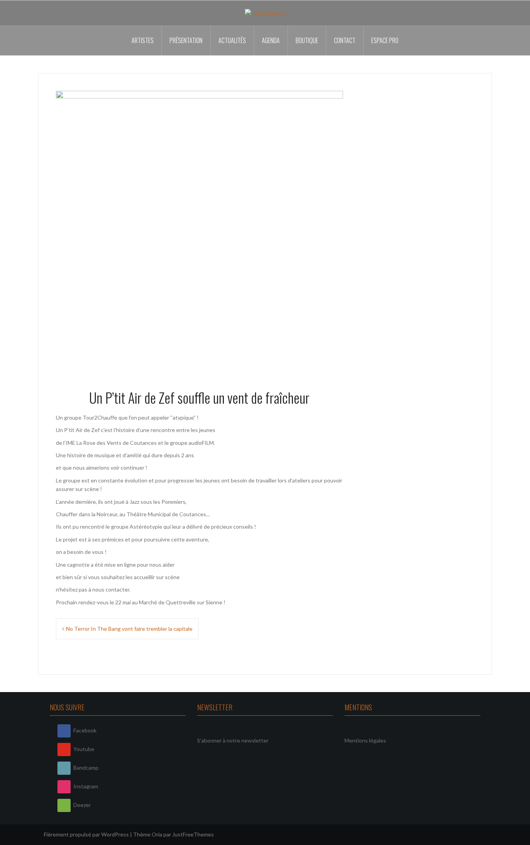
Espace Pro (384, 40)
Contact (344, 40)
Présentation (186, 40)
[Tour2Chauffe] (265, 12)
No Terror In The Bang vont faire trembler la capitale (129, 628)
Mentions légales (365, 740)
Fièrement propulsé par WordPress (86, 834)
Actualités (232, 40)
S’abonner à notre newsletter (232, 740)
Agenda (271, 40)
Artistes (143, 40)
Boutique (307, 40)
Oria (157, 834)
